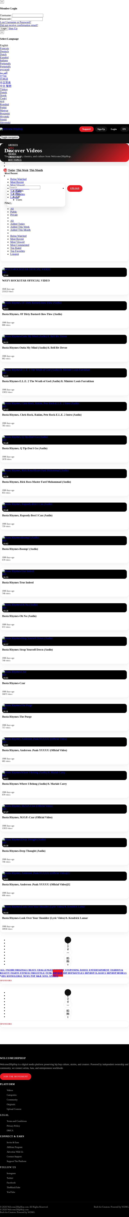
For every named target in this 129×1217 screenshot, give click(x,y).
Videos (10, 1090)
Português (5, 63)
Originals (11, 1104)
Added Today (17, 223)
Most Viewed (17, 242)
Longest (14, 254)
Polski (3, 107)
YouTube (11, 1192)
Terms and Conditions (17, 1121)
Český (3, 98)
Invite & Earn (13, 1142)
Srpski (3, 119)
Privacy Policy (13, 1126)
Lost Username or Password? (15, 22)
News (27, 976)
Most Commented (19, 245)
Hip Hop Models (117, 973)
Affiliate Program (14, 1147)
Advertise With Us (15, 1152)
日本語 (4, 78)
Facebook (11, 1182)
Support (86, 129)
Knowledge (15, 976)
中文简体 (5, 82)
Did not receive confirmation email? (19, 25)
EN (124, 129)
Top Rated (15, 248)
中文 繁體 (5, 86)
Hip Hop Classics (95, 973)
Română (4, 104)
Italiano (4, 60)
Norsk (3, 95)
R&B (39, 976)
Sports (53, 976)
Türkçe (4, 89)
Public (13, 211)
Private (14, 214)
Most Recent (17, 239)
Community (12, 1099)
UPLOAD (74, 188)
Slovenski (5, 122)
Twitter (10, 1178)
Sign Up (13, 28)
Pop (33, 976)
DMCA (10, 1130)
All (12, 208)
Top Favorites (17, 251)
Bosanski (5, 113)
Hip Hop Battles (73, 973)
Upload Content (14, 1109)
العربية (3, 72)
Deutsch (4, 51)
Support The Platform (16, 1161)
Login (4, 28)
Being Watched (18, 236)
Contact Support (14, 1156)
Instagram (15, 166)
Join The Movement (15, 1076)
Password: (5, 18)
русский (4, 69)
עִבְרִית (3, 75)
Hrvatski (4, 116)
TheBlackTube (13, 1187)
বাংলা (2, 101)
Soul (45, 976)
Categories (11, 1095)
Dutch (3, 54)
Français (4, 48)
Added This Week (20, 226)
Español (4, 57)
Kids (3, 976)
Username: (5, 15)
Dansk (3, 92)
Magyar (4, 110)
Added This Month (20, 229)
